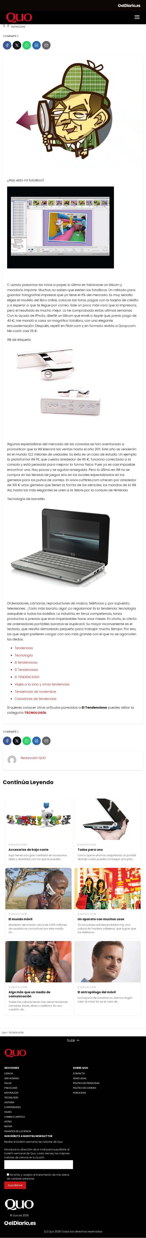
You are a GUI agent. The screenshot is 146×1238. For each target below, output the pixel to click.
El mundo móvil (20, 919)
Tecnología (24, 655)
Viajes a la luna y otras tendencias (42, 684)
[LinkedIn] (36, 45)
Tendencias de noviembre (35, 691)
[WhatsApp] (26, 45)
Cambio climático (14, 1117)
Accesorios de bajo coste (28, 850)
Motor (8, 1126)
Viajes (8, 1112)
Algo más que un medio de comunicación (29, 994)
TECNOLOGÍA (11, 1097)
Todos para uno (90, 850)
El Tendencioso (26, 669)
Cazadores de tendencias (35, 698)
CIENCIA (8, 1073)
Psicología (10, 1088)
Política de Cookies (84, 1088)
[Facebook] (7, 45)
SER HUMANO (11, 1078)
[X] (17, 45)
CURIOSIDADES (12, 1107)
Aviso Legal (80, 1078)
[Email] (46, 45)
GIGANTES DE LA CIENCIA (17, 1131)
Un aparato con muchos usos (101, 919)
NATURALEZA (11, 1093)
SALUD (8, 1083)
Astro (8, 1121)
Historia (9, 1102)
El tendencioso (26, 662)
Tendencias (24, 648)
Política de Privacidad (86, 1083)
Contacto (79, 1073)
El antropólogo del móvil (97, 992)
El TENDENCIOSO (27, 677)
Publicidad (79, 1093)
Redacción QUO (33, 758)
